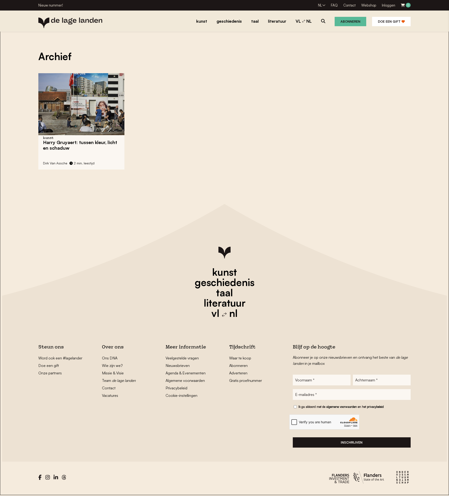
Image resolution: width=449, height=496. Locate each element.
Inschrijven (351, 442)
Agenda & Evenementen (186, 373)
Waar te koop (240, 358)
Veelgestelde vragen (182, 358)
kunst (224, 272)
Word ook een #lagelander (60, 358)
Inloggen (388, 5)
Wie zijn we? (112, 365)
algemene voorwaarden (341, 407)
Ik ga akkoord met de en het (341, 407)
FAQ (334, 5)
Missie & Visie (113, 373)
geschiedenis (224, 282)
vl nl (224, 313)
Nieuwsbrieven (178, 365)
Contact (349, 5)
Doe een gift (390, 21)
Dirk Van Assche (55, 163)
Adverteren (238, 373)
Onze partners (50, 373)
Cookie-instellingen (181, 395)
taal (224, 292)
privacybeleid (375, 407)
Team (119, 380)
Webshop (368, 5)
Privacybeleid (176, 388)
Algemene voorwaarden (185, 380)
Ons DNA (109, 358)
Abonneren (350, 21)
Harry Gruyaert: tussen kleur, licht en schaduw (80, 145)
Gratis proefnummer (245, 380)
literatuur (225, 303)
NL (320, 5)
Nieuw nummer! (50, 5)
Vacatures (110, 395)
